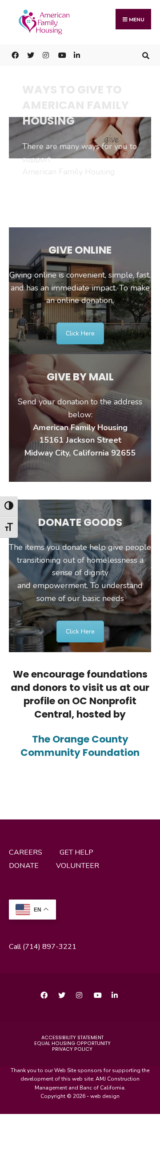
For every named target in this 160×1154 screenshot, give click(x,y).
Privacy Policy (72, 1049)
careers (25, 852)
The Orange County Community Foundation (80, 745)
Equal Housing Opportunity (72, 1043)
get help (76, 852)
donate (24, 866)
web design (105, 1096)
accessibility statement (72, 1037)
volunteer (77, 866)
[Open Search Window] (145, 55)
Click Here (80, 333)
